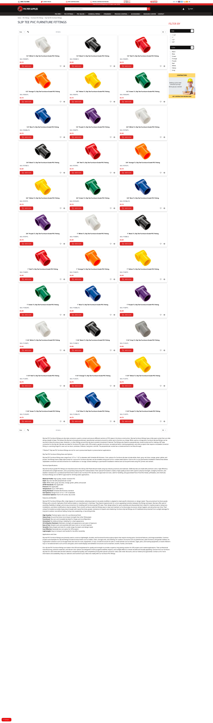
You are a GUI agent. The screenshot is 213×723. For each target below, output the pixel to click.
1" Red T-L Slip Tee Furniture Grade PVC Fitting (43, 269)
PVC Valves (80, 14)
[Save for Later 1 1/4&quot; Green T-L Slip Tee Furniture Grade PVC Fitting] (60, 421)
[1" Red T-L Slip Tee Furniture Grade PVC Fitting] (42, 258)
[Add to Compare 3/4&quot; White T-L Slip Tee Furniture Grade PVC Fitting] (164, 137)
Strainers (107, 14)
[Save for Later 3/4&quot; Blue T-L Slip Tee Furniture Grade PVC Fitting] (160, 208)
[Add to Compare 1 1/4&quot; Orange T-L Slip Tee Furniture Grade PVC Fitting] (114, 385)
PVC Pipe (58, 14)
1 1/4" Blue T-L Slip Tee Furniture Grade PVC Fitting (92, 411)
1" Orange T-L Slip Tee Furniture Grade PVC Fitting (92, 269)
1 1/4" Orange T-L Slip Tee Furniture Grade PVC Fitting (92, 376)
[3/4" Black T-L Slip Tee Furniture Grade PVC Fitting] (42, 151)
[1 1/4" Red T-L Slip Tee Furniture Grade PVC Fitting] (42, 364)
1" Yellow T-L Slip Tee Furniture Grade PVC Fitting (143, 269)
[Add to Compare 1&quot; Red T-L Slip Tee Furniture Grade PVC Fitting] (64, 279)
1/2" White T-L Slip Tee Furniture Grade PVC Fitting (42, 56)
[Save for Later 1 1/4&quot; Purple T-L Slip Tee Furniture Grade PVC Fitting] (160, 421)
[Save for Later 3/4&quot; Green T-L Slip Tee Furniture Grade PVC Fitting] (110, 208)
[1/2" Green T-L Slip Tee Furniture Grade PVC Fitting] (142, 80)
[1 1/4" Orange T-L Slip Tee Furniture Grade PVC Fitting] (92, 364)
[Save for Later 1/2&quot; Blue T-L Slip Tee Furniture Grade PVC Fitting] (60, 137)
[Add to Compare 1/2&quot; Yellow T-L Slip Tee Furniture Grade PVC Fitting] (114, 101)
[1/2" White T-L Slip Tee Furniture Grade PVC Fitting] (42, 44)
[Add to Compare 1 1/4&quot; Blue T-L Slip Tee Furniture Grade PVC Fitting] (114, 421)
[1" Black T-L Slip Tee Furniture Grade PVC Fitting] (142, 222)
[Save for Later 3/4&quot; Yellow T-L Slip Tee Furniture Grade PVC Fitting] (60, 208)
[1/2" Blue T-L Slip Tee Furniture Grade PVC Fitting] (42, 115)
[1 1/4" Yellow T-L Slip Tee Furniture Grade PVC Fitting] (142, 364)
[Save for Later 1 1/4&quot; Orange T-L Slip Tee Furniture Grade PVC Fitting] (110, 385)
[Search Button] (148, 8)
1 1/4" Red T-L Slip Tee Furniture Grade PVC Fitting (42, 376)
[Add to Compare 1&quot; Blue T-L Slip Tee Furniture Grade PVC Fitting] (114, 314)
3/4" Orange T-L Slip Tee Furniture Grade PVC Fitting (143, 162)
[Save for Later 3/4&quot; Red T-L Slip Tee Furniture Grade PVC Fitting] (110, 172)
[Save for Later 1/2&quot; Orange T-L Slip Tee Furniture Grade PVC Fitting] (60, 101)
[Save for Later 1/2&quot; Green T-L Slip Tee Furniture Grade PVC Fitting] (160, 101)
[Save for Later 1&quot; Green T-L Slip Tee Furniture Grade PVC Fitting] (60, 314)
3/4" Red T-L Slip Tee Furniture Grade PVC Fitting (93, 162)
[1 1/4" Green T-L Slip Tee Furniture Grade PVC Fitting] (42, 400)
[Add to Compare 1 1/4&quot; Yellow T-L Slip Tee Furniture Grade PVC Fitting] (164, 385)
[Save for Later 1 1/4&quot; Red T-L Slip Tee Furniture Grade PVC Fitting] (60, 385)
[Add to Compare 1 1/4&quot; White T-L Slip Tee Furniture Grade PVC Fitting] (64, 350)
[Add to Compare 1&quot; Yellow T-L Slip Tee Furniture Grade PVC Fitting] (164, 279)
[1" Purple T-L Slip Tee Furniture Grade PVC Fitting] (142, 293)
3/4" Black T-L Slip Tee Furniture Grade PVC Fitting (42, 162)
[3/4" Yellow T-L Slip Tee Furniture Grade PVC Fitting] (42, 187)
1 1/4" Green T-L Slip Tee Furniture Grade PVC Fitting (43, 411)
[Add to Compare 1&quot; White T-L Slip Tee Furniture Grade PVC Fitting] (114, 243)
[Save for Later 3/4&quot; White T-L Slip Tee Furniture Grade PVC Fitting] (160, 137)
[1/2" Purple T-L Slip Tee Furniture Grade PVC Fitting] (92, 115)
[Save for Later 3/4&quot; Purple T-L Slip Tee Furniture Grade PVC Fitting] (60, 243)
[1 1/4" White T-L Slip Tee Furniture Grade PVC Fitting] (42, 329)
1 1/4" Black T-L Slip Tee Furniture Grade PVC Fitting (93, 340)
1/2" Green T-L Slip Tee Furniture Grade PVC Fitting (142, 91)
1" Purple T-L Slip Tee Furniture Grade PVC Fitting (143, 305)
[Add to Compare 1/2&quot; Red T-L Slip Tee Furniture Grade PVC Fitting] (164, 66)
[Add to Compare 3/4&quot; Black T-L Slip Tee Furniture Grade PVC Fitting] (64, 172)
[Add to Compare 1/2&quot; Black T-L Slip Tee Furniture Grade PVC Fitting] (114, 66)
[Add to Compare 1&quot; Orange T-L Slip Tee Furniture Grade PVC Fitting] (114, 279)
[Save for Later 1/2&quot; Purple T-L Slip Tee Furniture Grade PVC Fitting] (110, 137)
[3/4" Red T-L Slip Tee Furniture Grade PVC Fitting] (92, 151)
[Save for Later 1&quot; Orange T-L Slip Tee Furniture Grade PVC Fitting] (110, 279)
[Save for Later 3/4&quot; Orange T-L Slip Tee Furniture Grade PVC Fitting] (160, 172)
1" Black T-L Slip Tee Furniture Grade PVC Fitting (143, 234)
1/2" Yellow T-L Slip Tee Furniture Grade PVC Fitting (92, 91)
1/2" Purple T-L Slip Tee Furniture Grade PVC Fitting (92, 127)
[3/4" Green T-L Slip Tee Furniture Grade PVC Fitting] (92, 187)
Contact (161, 14)
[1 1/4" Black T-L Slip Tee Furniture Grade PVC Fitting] (92, 329)
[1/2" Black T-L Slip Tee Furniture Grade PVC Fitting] (92, 44)
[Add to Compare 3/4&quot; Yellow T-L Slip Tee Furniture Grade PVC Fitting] (64, 208)
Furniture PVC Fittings (37, 18)
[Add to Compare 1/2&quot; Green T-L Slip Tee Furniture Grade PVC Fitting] (164, 101)
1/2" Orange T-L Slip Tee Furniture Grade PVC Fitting (43, 91)
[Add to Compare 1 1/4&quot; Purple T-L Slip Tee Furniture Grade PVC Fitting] (164, 421)
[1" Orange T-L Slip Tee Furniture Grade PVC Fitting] (92, 258)
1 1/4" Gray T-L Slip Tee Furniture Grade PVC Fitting (143, 340)
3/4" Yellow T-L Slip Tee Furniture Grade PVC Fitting (42, 198)
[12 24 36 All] (164, 32)
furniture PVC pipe (78, 444)
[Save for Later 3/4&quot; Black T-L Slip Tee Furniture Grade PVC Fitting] (60, 172)
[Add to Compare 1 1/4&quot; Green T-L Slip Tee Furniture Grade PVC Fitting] (64, 421)
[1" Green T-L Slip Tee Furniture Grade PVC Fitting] (42, 293)
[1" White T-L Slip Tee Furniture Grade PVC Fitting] (92, 222)
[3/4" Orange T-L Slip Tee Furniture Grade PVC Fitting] (142, 151)
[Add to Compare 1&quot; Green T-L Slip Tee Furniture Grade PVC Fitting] (64, 314)
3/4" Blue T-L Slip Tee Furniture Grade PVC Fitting (143, 198)
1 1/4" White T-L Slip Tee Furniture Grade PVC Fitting (43, 340)
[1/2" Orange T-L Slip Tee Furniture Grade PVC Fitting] (42, 80)
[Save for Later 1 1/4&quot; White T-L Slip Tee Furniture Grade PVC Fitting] (60, 350)
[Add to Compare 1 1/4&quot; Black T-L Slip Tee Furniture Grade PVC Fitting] (114, 350)
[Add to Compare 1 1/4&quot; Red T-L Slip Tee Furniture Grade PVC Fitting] (64, 385)
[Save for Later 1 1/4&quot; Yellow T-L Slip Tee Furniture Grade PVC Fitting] (160, 385)
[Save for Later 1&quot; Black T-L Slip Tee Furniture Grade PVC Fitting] (160, 243)
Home (19, 18)
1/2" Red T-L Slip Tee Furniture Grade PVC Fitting (143, 56)
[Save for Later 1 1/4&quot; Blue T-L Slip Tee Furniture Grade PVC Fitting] (110, 421)
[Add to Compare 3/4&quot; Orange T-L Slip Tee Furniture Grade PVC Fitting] (164, 172)
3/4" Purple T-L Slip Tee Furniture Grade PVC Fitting (42, 234)
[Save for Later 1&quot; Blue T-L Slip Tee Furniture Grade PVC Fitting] (110, 314)
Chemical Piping (94, 14)
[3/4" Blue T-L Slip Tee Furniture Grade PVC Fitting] (142, 187)
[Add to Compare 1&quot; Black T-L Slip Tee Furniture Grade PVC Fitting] (164, 243)
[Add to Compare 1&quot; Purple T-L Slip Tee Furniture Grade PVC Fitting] (164, 314)
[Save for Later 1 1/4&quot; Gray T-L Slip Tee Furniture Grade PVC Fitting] (160, 350)
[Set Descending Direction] (28, 32)
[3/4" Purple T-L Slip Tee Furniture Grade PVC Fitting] (42, 222)
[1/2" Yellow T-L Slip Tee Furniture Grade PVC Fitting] (92, 80)
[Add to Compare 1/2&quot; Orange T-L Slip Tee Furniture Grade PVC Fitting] (64, 101)
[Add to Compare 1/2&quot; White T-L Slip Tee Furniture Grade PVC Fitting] (64, 66)
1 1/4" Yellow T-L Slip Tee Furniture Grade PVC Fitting (142, 376)
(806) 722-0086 (24, 2)
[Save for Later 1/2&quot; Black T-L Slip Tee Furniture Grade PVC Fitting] (110, 66)
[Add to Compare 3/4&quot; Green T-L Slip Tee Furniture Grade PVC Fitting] (114, 208)
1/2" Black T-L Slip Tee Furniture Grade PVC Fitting (92, 56)
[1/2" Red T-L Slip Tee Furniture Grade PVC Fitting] (142, 44)
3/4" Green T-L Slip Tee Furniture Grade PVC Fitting (92, 198)
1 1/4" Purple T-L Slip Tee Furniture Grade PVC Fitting (142, 411)
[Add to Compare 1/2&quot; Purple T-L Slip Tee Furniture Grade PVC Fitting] (114, 137)
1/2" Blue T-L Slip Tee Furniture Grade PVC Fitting (43, 127)
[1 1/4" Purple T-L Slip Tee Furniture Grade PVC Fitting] (142, 400)
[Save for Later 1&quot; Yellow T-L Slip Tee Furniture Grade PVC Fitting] (160, 279)
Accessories (135, 14)
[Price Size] (22, 32)
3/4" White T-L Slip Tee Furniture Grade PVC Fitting (142, 127)
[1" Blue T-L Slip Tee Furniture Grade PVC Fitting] (92, 293)
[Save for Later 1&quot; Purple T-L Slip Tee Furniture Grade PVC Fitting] (160, 314)
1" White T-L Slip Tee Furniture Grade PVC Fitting (93, 234)
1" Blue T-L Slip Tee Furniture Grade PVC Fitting (92, 305)
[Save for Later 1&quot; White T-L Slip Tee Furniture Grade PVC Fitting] (110, 243)
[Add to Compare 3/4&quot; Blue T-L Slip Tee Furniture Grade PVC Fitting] (164, 208)
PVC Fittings (68, 14)
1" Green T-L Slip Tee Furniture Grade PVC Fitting (43, 305)
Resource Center (150, 14)
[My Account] (184, 9)
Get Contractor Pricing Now (181, 96)
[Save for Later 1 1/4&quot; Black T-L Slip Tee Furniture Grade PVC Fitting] (110, 350)
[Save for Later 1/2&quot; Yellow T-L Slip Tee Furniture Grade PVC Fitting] (110, 101)
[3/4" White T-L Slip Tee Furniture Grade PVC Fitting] (142, 115)
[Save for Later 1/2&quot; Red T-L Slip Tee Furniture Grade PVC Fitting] (160, 66)
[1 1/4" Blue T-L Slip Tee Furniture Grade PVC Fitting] (92, 400)
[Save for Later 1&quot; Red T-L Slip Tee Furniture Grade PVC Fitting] (60, 279)
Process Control (121, 14)
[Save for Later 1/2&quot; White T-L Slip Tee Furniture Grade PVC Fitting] (60, 66)
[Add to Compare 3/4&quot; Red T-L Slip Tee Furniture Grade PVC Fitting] (114, 172)
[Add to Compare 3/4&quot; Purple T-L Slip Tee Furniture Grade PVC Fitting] (64, 243)
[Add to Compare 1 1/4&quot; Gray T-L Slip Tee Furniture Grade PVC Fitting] (164, 350)
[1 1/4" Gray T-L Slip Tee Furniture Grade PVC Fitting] (142, 329)
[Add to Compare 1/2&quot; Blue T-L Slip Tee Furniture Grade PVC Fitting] (64, 137)
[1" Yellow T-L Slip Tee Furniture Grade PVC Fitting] (142, 258)
